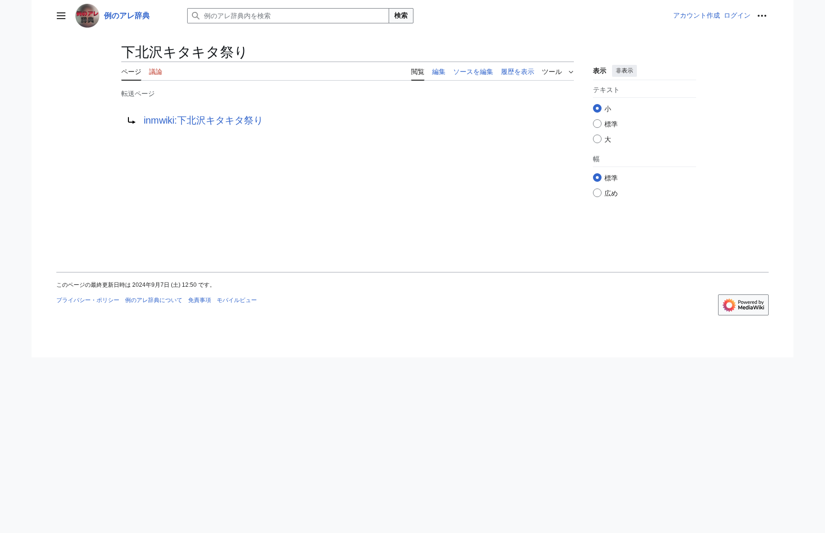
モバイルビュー (237, 300)
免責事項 (199, 300)
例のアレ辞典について (153, 300)
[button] (61, 15)
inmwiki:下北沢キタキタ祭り (203, 120)
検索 (401, 15)
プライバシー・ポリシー (87, 300)
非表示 (624, 70)
